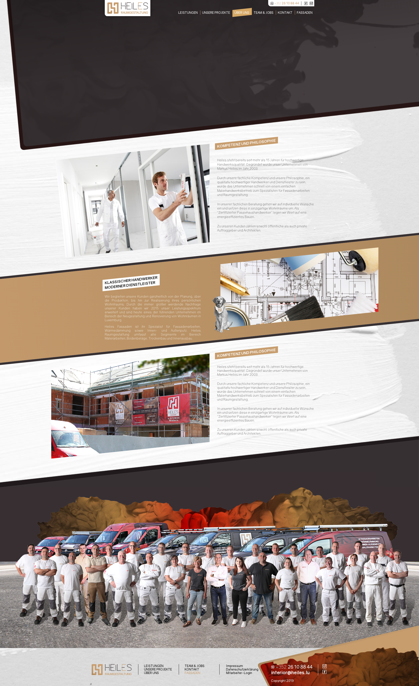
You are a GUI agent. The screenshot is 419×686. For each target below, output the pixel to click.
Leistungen (153, 666)
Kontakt (192, 669)
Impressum (234, 666)
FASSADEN (192, 673)
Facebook (305, 3)
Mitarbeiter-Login (239, 673)
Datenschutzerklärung (242, 669)
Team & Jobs (194, 666)
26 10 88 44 (286, 2)
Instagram (311, 3)
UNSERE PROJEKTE (158, 669)
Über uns (151, 673)
